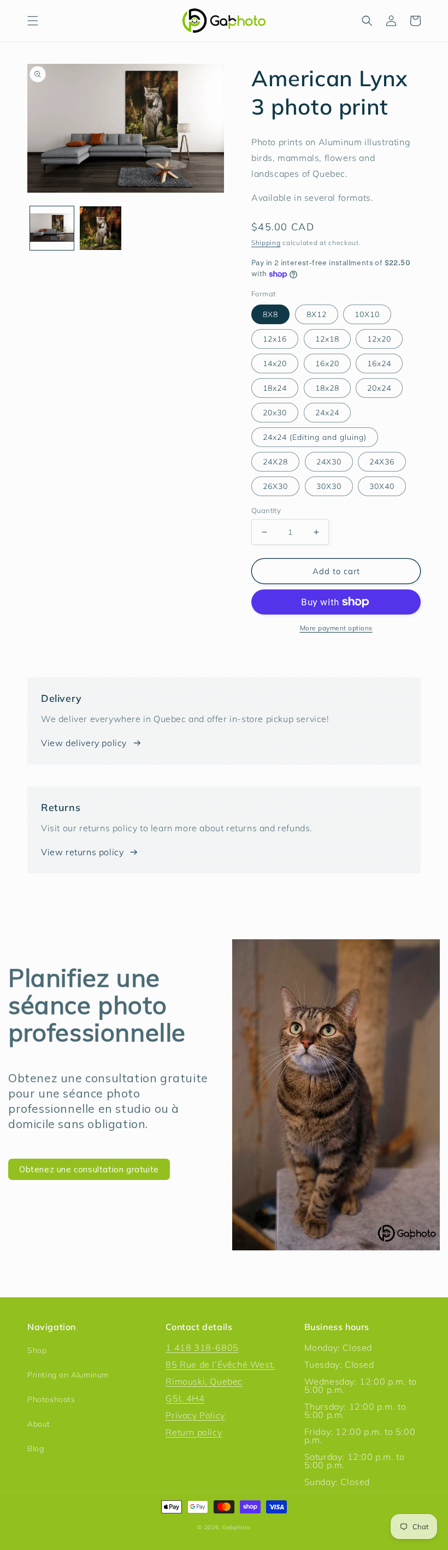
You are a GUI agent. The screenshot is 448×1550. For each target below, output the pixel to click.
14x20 (275, 363)
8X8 (270, 314)
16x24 (379, 363)
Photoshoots (51, 1399)
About (38, 1424)
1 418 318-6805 (202, 1347)
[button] (33, 21)
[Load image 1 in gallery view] (52, 228)
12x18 (327, 339)
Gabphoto (236, 1527)
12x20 (379, 339)
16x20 (327, 363)
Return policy (194, 1432)
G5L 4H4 (185, 1398)
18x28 (327, 388)
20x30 (275, 413)
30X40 (381, 486)
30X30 (328, 486)
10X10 (367, 314)
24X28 (275, 462)
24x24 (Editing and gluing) (315, 437)
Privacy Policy (195, 1415)
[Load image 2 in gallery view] (101, 228)
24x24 (327, 413)
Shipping (266, 243)
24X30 (328, 462)
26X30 (275, 486)
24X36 (381, 462)
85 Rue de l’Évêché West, (220, 1364)
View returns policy (82, 851)
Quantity (266, 510)
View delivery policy (84, 742)
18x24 (275, 388)
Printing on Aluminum (68, 1375)
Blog (35, 1448)
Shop (36, 1350)
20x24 (379, 388)
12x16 (275, 339)
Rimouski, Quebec (204, 1381)
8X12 (316, 314)
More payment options (336, 628)
